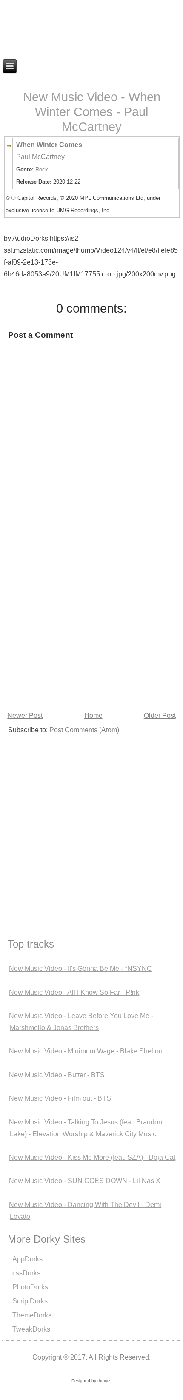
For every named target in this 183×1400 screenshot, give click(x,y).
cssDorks (26, 1273)
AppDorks (27, 1259)
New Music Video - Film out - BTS (60, 1098)
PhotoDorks (30, 1287)
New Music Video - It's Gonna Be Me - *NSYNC (80, 968)
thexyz (103, 1380)
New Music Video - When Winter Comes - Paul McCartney (91, 112)
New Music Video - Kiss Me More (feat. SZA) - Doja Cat (92, 1157)
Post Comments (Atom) (84, 730)
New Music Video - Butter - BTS (57, 1074)
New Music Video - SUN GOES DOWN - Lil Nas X (84, 1180)
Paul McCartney (40, 156)
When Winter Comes (49, 144)
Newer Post (25, 715)
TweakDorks (31, 1329)
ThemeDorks (31, 1315)
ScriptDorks (30, 1301)
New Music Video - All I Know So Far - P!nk (74, 992)
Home (93, 715)
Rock (41, 169)
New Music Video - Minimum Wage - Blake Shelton (86, 1051)
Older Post (160, 715)
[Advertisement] (91, 613)
